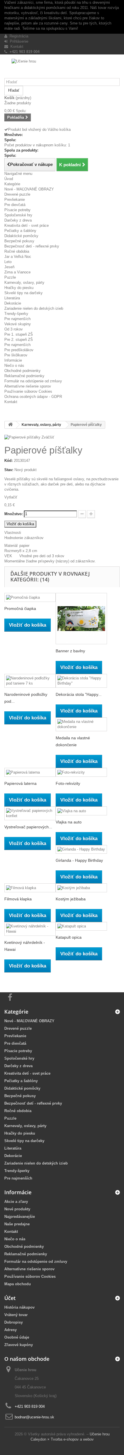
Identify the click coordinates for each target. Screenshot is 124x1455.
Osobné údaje (16, 1337)
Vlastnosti (12, 532)
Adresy (10, 1330)
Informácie (13, 360)
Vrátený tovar (16, 1315)
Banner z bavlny (70, 651)
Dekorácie (12, 303)
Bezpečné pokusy (19, 241)
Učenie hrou (100, 1434)
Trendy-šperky (16, 313)
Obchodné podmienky (22, 371)
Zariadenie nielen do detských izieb (33, 308)
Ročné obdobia (16, 251)
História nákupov (19, 1307)
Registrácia (17, 36)
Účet (10, 1298)
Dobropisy (13, 1322)
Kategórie (12, 184)
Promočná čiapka (20, 608)
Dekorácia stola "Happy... (79, 694)
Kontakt (15, 46)
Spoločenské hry (18, 215)
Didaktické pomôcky (21, 236)
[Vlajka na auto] (81, 810)
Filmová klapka (18, 899)
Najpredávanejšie (19, 1216)
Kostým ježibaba (71, 899)
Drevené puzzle (17, 194)
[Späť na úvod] (10, 424)
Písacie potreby (17, 210)
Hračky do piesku (18, 288)
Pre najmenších (17, 319)
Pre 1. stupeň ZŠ (18, 334)
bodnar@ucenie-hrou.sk (34, 1417)
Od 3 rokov (13, 329)
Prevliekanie (14, 199)
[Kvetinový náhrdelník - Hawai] (30, 929)
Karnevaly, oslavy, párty (24, 282)
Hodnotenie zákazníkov (24, 538)
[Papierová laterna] (30, 772)
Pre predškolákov (18, 350)
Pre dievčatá (14, 205)
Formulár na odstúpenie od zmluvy (33, 381)
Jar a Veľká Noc (17, 256)
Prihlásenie (17, 41)
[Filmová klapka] (30, 887)
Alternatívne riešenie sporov (27, 386)
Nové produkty (17, 1209)
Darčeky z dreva (18, 220)
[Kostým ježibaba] (81, 887)
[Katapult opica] (81, 926)
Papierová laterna (20, 783)
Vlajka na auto (69, 822)
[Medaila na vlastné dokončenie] (81, 724)
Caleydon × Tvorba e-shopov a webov (62, 1439)
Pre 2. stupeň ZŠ (18, 339)
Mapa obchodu (17, 1284)
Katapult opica (69, 937)
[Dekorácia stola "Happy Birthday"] (81, 681)
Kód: (8, 460)
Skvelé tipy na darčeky (23, 293)
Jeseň (9, 267)
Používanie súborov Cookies (28, 391)
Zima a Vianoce (17, 272)
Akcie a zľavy (16, 1201)
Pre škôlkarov (15, 355)
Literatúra (12, 298)
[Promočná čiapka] (30, 597)
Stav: (8, 470)
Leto (8, 262)
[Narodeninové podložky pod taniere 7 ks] (30, 681)
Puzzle (10, 277)
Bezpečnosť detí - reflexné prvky (31, 246)
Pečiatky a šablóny (20, 230)
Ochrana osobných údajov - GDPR (33, 396)
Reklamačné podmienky (24, 376)
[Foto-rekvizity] (81, 772)
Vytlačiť (10, 497)
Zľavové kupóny (18, 1345)
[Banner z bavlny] (81, 618)
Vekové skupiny (17, 324)
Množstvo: (13, 514)
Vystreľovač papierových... (28, 827)
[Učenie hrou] (62, 68)
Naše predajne (17, 1224)
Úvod (8, 179)
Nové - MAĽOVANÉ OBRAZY (29, 189)
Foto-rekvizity (68, 783)
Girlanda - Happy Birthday (79, 860)
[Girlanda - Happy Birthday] (81, 849)
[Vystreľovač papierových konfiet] (30, 813)
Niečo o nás (14, 365)
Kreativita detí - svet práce (26, 225)
